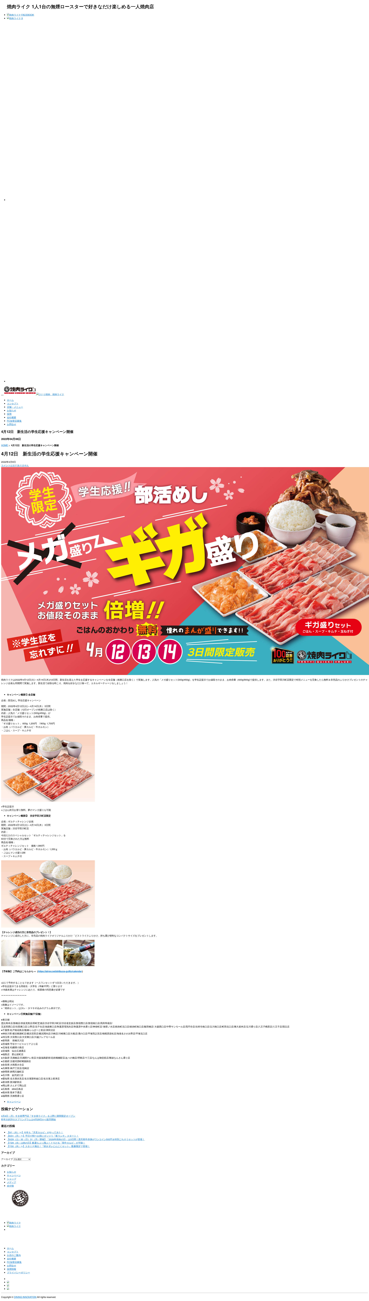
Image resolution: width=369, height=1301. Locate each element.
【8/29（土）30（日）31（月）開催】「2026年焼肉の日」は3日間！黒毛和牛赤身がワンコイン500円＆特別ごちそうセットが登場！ (76, 1139)
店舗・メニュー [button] (15, 407)
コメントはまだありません (15, 465)
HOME (4, 445)
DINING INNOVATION (25, 1297)
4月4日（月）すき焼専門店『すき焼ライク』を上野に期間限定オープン (38, 1116)
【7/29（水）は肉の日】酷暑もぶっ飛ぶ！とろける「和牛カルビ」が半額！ (46, 1142)
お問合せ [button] (11, 424)
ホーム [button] (10, 400)
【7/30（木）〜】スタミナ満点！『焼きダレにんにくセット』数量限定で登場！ (48, 1146)
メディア (11, 1182)
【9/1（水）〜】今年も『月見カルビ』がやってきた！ (35, 1132)
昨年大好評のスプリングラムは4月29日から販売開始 (28, 1119)
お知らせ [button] (11, 410)
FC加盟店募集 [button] (14, 421)
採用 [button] (9, 414)
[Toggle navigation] (2, 395)
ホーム (10, 1248)
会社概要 (11, 1258)
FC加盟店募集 (14, 1262)
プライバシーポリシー (18, 1272)
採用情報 (11, 1269)
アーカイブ (7, 1159)
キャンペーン (14, 1101)
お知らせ (11, 1172)
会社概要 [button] (11, 417)
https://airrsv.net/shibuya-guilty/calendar (60, 971)
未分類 (10, 1185)
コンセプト (12, 1251)
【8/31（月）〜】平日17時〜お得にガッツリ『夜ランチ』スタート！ (43, 1135)
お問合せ (11, 1265)
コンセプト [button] (12, 403)
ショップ (11, 1178)
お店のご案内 (14, 1255)
